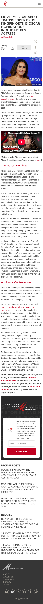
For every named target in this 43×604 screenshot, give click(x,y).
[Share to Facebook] (35, 47)
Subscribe (8, 579)
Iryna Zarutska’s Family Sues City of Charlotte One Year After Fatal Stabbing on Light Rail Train (21, 502)
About (6, 574)
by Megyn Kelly (7, 37)
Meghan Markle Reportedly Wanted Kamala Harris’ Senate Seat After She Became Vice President (19, 488)
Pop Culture (24, 47)
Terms (6, 585)
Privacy (7, 582)
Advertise (8, 577)
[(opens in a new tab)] (6, 591)
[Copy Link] (35, 53)
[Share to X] (35, 41)
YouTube (31, 377)
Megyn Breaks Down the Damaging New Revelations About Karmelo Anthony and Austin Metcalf (18, 473)
